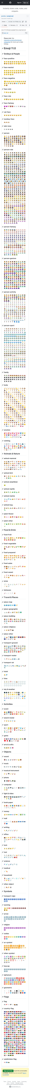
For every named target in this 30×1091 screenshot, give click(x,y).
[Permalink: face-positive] (3, 58)
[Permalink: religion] (3, 925)
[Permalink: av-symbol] (3, 942)
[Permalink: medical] (3, 868)
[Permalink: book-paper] (3, 802)
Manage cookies (19, 1083)
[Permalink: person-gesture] (3, 258)
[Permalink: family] (3, 372)
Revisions (14, 25)
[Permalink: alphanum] (3, 975)
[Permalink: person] (3, 133)
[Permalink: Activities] (3, 704)
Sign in (19, 2)
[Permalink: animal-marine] (3, 496)
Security (14, 1081)
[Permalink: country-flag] (3, 1008)
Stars (24, 25)
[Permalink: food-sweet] (3, 572)
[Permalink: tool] (3, 852)
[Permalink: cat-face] (3, 112)
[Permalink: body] (3, 385)
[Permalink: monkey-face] (3, 119)
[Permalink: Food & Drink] (3, 530)
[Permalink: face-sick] (3, 89)
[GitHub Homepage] (10, 1087)
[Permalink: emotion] (3, 430)
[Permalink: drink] (3, 581)
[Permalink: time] (3, 678)
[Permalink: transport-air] (3, 663)
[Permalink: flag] (3, 1001)
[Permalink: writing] (3, 827)
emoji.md (10, 16)
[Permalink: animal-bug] (3, 505)
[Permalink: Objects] (3, 752)
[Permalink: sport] (3, 725)
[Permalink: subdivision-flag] (3, 1059)
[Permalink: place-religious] (3, 627)
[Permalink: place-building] (3, 616)
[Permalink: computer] (3, 784)
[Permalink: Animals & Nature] (3, 454)
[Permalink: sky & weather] (3, 689)
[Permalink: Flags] (3, 997)
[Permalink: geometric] (3, 988)
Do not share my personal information (15, 1084)
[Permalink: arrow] (3, 914)
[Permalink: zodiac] (3, 933)
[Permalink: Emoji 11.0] (3, 48)
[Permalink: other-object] (3, 884)
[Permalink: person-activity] (3, 292)
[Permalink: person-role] (3, 150)
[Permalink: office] (3, 834)
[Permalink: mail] (3, 818)
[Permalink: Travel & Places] (3, 597)
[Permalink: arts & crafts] (3, 744)
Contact (12, 1083)
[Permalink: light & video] (3, 793)
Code (5, 25)
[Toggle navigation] (2, 3)
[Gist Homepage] (10, 3)
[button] (22, 22)
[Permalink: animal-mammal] (3, 458)
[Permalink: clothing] (3, 441)
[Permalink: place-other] (3, 634)
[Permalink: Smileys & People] (3, 54)
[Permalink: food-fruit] (3, 535)
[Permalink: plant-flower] (3, 514)
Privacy (9, 1081)
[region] (15, 550)
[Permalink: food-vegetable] (3, 544)
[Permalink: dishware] (3, 590)
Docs (8, 1083)
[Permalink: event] (3, 709)
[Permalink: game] (3, 736)
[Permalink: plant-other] (3, 521)
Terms (5, 1081)
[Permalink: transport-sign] (3, 896)
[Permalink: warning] (3, 905)
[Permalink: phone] (3, 777)
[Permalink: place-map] (3, 602)
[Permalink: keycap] (3, 966)
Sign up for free (8, 1070)
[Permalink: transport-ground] (3, 643)
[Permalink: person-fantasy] (3, 227)
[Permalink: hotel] (3, 671)
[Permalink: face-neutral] (3, 67)
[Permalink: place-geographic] (3, 609)
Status (18, 1081)
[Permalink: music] (3, 763)
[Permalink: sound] (3, 756)
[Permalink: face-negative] (3, 78)
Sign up (25, 2)
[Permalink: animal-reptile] (3, 489)
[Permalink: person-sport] (3, 325)
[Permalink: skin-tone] (3, 126)
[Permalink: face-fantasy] (3, 103)
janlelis (3, 16)
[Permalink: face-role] (3, 96)
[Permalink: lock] (3, 845)
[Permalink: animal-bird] (3, 473)
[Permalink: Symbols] (3, 891)
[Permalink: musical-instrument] (3, 770)
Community (24, 1081)
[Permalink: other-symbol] (3, 953)
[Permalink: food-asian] (3, 563)
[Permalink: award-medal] (3, 718)
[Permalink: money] (3, 811)
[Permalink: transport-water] (3, 655)
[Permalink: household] (3, 875)
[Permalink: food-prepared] (3, 552)
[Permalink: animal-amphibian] (3, 482)
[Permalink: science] (3, 861)
